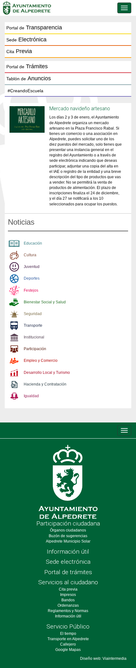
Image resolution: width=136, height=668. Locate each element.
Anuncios (28, 78)
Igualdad (31, 396)
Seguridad (33, 314)
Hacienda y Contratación (45, 384)
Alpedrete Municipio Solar (68, 541)
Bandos (68, 600)
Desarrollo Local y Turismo (47, 372)
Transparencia (34, 27)
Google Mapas (68, 649)
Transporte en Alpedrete (68, 639)
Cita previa (68, 589)
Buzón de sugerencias (68, 536)
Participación (35, 349)
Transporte (33, 325)
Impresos (68, 594)
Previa (19, 51)
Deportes (32, 278)
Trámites (27, 66)
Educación (33, 243)
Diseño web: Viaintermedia (103, 658)
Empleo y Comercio (41, 360)
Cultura (30, 255)
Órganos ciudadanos (68, 530)
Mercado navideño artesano (79, 109)
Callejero (68, 644)
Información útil (68, 551)
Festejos (31, 290)
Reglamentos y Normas (68, 611)
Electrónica (26, 39)
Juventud (32, 266)
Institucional (34, 337)
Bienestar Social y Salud (45, 302)
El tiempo (68, 633)
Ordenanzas (68, 605)
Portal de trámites (68, 572)
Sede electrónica (68, 561)
